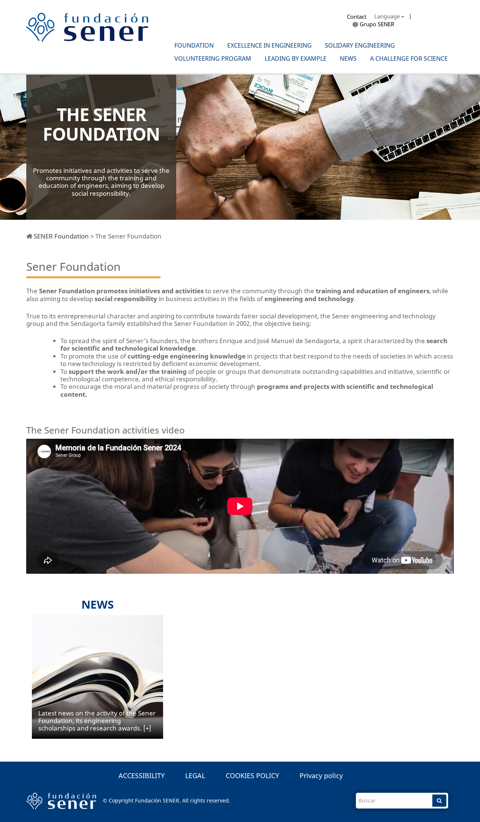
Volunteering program (212, 59)
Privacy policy (321, 775)
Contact (356, 16)
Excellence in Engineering (269, 46)
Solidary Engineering (360, 46)
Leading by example (296, 59)
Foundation (194, 46)
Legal (195, 775)
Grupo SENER (376, 24)
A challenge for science (409, 59)
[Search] (439, 800)
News (348, 59)
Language (387, 16)
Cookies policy (252, 775)
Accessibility (141, 775)
